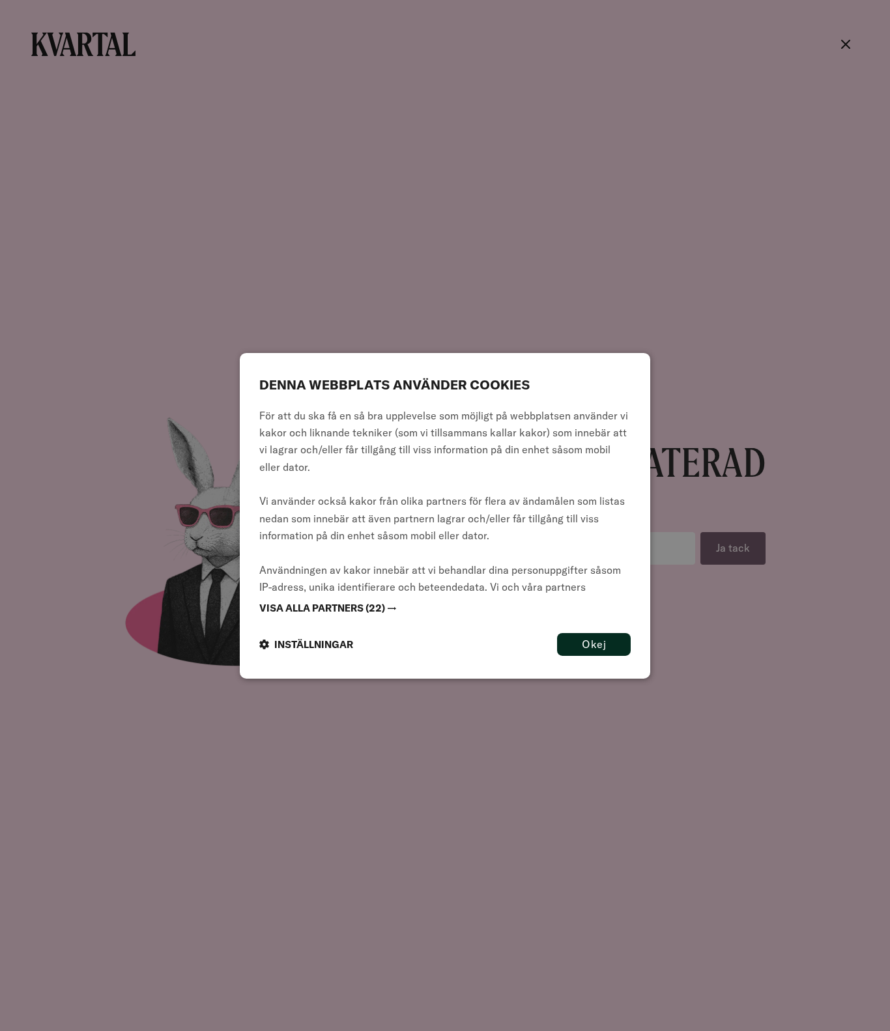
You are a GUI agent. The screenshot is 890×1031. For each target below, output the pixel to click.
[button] (445, 608)
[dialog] (445, 515)
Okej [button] (594, 643)
